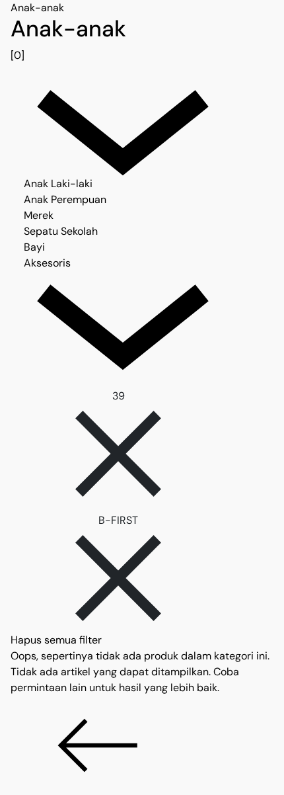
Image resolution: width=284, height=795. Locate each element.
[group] (142, 39)
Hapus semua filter (56, 640)
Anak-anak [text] (37, 8)
